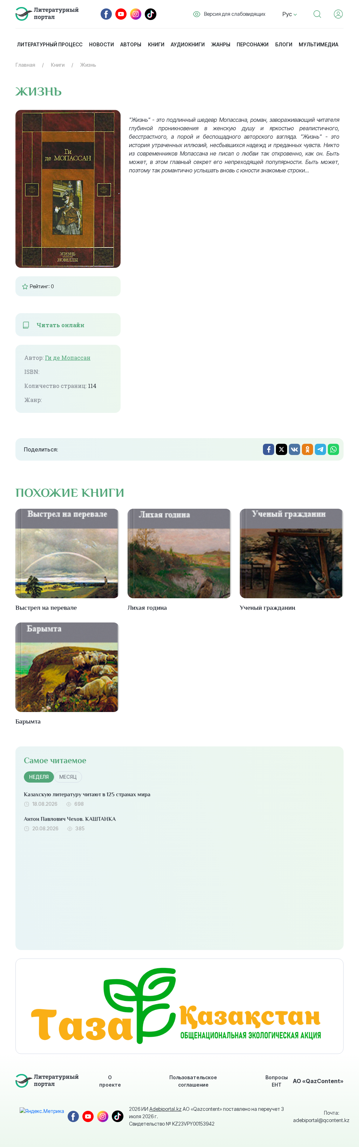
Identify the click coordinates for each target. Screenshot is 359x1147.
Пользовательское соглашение (193, 1081)
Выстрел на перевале (46, 607)
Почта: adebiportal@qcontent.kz (316, 1116)
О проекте (110, 1081)
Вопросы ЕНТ (276, 1081)
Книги (156, 44)
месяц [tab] (68, 777)
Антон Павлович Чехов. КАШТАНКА (70, 819)
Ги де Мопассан (67, 358)
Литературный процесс (49, 44)
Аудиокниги (188, 44)
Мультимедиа (318, 44)
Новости (101, 44)
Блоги (283, 44)
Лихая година (147, 607)
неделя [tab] (39, 777)
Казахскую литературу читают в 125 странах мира (87, 794)
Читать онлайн (60, 325)
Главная (25, 65)
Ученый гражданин (267, 607)
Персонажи (253, 44)
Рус (288, 14)
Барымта (28, 721)
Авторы (130, 44)
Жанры (220, 44)
